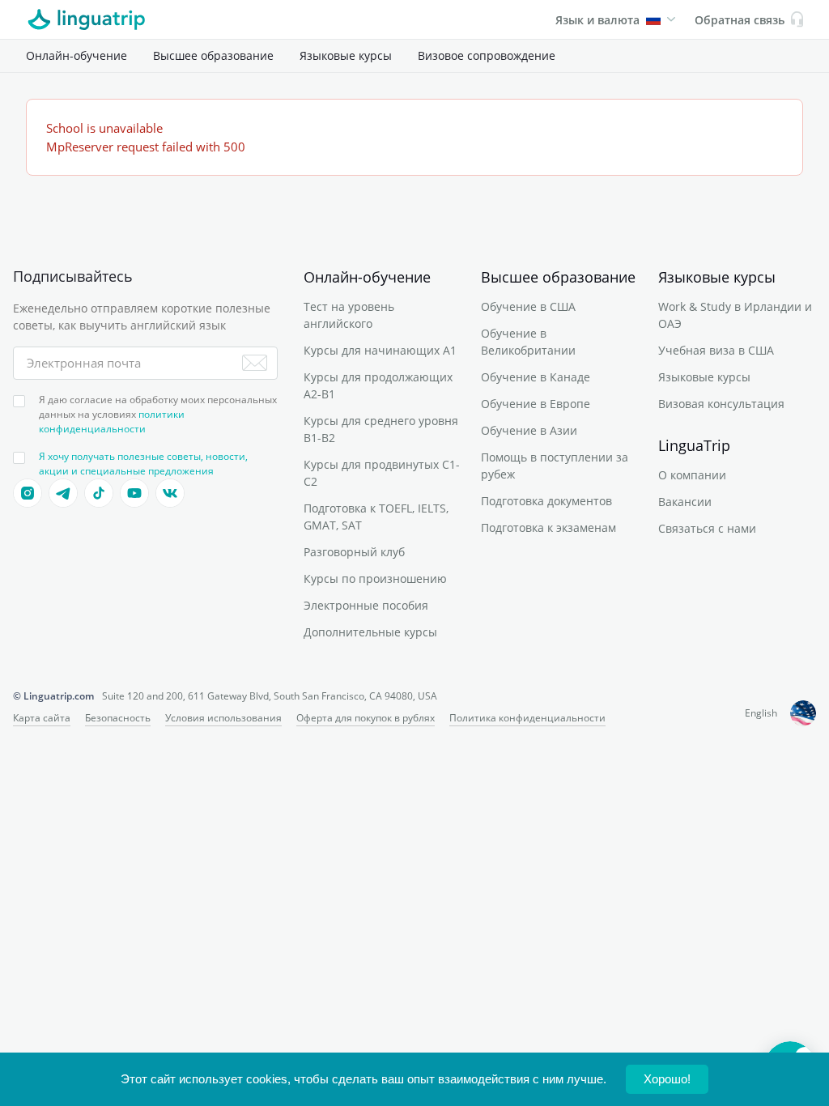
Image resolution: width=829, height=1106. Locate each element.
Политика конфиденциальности (527, 718)
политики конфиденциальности (112, 421)
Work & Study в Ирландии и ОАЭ (735, 315)
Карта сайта (41, 718)
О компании (692, 475)
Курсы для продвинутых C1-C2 (382, 473)
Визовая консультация (721, 403)
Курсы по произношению (375, 578)
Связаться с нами (707, 528)
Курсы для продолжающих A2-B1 (378, 385)
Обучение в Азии (529, 430)
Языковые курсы (346, 55)
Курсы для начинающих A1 (380, 350)
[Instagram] (27, 493)
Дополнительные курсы (370, 632)
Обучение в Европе (535, 403)
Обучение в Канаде (535, 377)
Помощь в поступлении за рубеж (554, 465)
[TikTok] (98, 493)
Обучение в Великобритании (528, 341)
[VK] (170, 493)
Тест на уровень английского (349, 315)
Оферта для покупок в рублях (365, 718)
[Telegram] (63, 493)
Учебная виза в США (716, 350)
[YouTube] (134, 493)
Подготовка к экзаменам (548, 527)
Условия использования (223, 718)
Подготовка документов (546, 500)
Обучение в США (528, 306)
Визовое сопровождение (486, 55)
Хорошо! (667, 1079)
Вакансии (685, 501)
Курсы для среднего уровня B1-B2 (381, 429)
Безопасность (118, 718)
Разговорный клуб (354, 551)
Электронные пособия (366, 605)
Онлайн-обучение (76, 55)
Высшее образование (213, 55)
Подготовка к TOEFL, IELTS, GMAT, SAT (376, 516)
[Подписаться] (254, 363)
